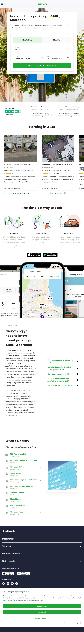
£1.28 (58, 193)
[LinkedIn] (16, 583)
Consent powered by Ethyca (71, 623)
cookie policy (7, 600)
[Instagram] (8, 583)
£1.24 (21, 193)
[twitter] (12, 583)
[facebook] (3, 583)
